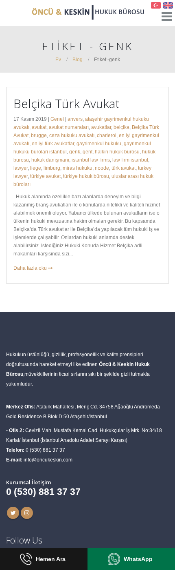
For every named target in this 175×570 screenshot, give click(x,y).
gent (87, 151)
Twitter (13, 513)
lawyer (20, 168)
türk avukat (124, 168)
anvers (75, 119)
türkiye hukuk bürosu (86, 176)
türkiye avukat (45, 176)
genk (74, 151)
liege (35, 168)
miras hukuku (77, 168)
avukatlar (101, 127)
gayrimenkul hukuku (99, 143)
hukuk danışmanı (50, 159)
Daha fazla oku (30, 268)
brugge (39, 135)
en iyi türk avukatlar (53, 143)
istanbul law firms (91, 159)
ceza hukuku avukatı (71, 135)
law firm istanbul (130, 159)
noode (102, 168)
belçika (121, 127)
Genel (57, 119)
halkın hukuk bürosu (117, 151)
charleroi (106, 135)
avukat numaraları (69, 127)
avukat (39, 127)
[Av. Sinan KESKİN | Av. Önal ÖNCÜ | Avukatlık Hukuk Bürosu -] (87, 12)
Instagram (27, 513)
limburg (52, 168)
